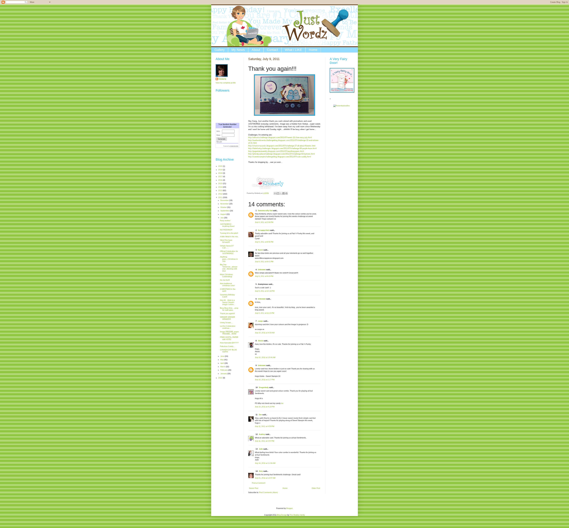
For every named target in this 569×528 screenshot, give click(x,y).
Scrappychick (264, 230)
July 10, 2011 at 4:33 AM (264, 333)
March (223, 367)
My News (238, 50)
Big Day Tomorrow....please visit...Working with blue (228, 268)
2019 (220, 170)
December (224, 200)
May (222, 360)
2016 (220, 180)
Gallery (219, 50)
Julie (261, 449)
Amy (261, 471)
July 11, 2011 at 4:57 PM (264, 441)
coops (260, 321)
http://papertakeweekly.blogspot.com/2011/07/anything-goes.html (276, 151)
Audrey (262, 434)
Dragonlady (264, 387)
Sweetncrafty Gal (265, 211)
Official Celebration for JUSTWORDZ (229, 252)
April (222, 363)
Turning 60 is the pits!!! (229, 233)
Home (313, 50)
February (224, 370)
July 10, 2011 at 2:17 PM (264, 380)
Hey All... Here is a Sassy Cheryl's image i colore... (227, 302)
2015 (220, 184)
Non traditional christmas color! (227, 284)
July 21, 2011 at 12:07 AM (265, 478)
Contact (272, 50)
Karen (260, 250)
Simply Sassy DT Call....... (227, 247)
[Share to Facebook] (283, 193)
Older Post (316, 488)
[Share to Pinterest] (286, 193)
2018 (220, 173)
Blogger (289, 508)
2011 (220, 197)
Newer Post (253, 488)
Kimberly (222, 79)
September (225, 211)
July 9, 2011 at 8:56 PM (264, 242)
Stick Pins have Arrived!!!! (226, 241)
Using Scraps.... (226, 323)
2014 (220, 187)
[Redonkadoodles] (341, 106)
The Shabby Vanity (297, 515)
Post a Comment (258, 483)
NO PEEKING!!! (226, 230)
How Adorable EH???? (229, 343)
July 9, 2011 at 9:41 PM (264, 262)
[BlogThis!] (277, 193)
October (223, 207)
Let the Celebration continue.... (227, 327)
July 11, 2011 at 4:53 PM (264, 426)
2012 (220, 194)
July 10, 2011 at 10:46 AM (265, 357)
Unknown (262, 270)
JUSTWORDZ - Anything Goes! (227, 225)
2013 (220, 190)
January (223, 374)
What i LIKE (293, 50)
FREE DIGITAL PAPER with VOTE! (229, 338)
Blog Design (282, 515)
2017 (220, 177)
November (224, 204)
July (222, 218)
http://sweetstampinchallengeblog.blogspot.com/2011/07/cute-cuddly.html (279, 157)
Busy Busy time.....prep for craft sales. (229, 309)
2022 (220, 166)
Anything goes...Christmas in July (229, 259)
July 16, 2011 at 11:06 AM (265, 463)
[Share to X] (280, 193)
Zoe (260, 415)
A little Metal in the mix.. (229, 237)
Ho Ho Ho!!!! (225, 280)
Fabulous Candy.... (227, 346)
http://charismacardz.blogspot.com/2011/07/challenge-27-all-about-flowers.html (281, 146)
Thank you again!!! (227, 314)
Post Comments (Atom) (268, 492)
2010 (220, 378)
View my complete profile (226, 83)
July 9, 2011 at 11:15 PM (264, 313)
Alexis (260, 341)
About (256, 50)
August (223, 214)
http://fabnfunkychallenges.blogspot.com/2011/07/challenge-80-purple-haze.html (282, 148)
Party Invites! (225, 221)
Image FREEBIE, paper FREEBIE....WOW (229, 333)
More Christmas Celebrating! (226, 275)
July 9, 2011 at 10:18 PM (264, 291)
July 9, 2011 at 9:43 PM (264, 276)
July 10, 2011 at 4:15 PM (264, 407)
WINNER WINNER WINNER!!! (227, 318)
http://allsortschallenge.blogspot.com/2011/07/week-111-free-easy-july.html (280, 137)
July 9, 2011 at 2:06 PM (264, 222)
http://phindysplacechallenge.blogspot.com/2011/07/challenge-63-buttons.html (281, 154)
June (222, 356)
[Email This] (275, 193)
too (282, 403)
